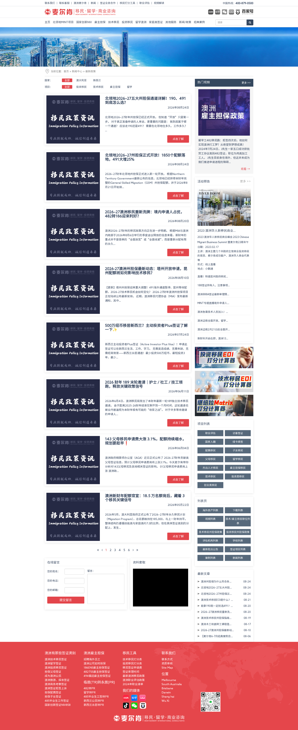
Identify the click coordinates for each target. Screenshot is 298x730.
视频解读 (159, 3)
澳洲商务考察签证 (56, 684)
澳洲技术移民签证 (56, 659)
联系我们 (50, 3)
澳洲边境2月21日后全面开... (213, 329)
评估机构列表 (210, 540)
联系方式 (167, 659)
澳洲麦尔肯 (80, 3)
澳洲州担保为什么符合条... (216, 581)
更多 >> (246, 82)
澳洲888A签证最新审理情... (213, 294)
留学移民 (238, 459)
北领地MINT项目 (63, 22)
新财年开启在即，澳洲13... (212, 338)
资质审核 (167, 663)
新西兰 (97, 80)
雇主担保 (100, 22)
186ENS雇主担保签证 (97, 667)
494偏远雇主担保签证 (97, 675)
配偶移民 (210, 450)
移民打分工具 (127, 3)
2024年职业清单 (133, 684)
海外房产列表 (210, 510)
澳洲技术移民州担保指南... (216, 618)
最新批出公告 (210, 549)
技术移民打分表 (132, 659)
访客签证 (238, 433)
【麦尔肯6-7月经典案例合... (217, 636)
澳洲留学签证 (53, 663)
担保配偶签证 (53, 692)
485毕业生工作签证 (57, 700)
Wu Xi (165, 700)
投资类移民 (237, 476)
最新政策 (90, 71)
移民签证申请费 (132, 667)
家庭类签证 (156, 22)
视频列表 (210, 519)
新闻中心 (77, 71)
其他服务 (170, 22)
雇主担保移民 (238, 468)
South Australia (172, 684)
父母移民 (210, 459)
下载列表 (238, 510)
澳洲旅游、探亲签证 (57, 680)
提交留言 (65, 599)
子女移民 (238, 450)
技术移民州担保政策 (210, 532)
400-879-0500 (244, 3)
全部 (67, 80)
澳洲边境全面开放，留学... (212, 320)
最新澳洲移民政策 (134, 675)
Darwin (166, 692)
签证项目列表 (238, 549)
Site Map (167, 667)
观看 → (245, 169)
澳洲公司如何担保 (95, 663)
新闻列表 (238, 558)
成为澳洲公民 (53, 675)
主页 (47, 22)
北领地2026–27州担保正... (216, 593)
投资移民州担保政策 (238, 532)
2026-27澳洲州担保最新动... (217, 630)
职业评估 (144, 3)
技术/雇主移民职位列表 (238, 521)
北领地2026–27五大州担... (216, 587)
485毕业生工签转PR (96, 696)
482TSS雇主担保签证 (97, 671)
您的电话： (53, 580)
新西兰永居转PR (94, 704)
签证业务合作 (108, 3)
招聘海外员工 (92, 659)
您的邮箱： (53, 590)
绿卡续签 (238, 441)
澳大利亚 (81, 80)
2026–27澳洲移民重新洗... (216, 612)
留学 (129, 87)
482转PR (89, 688)
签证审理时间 (131, 671)
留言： (91, 571)
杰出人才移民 (210, 468)
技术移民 (113, 22)
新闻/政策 (185, 22)
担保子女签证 (53, 696)
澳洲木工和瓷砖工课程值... (216, 624)
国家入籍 (210, 441)
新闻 (93, 3)
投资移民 (127, 22)
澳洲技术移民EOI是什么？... (217, 600)
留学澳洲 (140, 22)
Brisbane (167, 688)
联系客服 (64, 3)
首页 (66, 71)
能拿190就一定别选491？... (217, 606)
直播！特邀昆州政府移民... (212, 276)
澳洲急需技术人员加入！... (212, 312)
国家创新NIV (84, 22)
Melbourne (169, 680)
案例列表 (210, 558)
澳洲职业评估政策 (134, 680)
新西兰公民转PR (94, 700)
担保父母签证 (53, 671)
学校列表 (238, 540)
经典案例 (199, 22)
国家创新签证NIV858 (58, 704)
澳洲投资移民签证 (56, 667)
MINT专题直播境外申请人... (213, 303)
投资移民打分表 (132, 663)
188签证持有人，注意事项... (213, 285)
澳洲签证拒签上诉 (56, 688)
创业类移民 (210, 485)
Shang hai (168, 696)
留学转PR (90, 692)
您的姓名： (53, 571)
